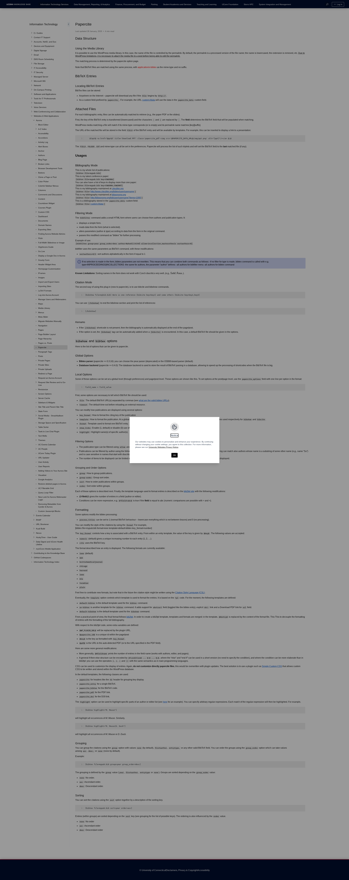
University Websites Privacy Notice (163, 447)
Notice (174, 435)
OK (174, 455)
